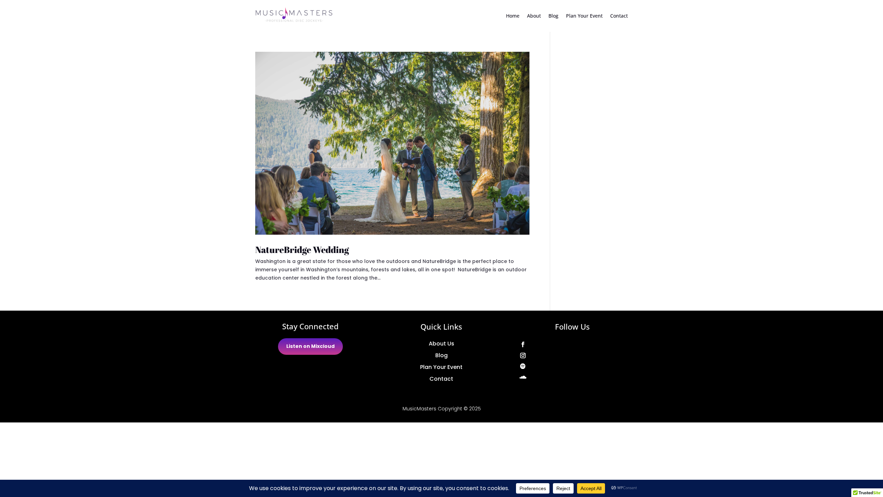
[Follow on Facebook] (572, 344)
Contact (619, 15)
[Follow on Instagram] (572, 355)
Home (512, 15)
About (534, 15)
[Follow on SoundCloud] (572, 377)
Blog (553, 15)
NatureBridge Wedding (302, 249)
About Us (441, 344)
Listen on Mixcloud (310, 346)
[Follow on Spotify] (572, 366)
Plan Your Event (584, 15)
